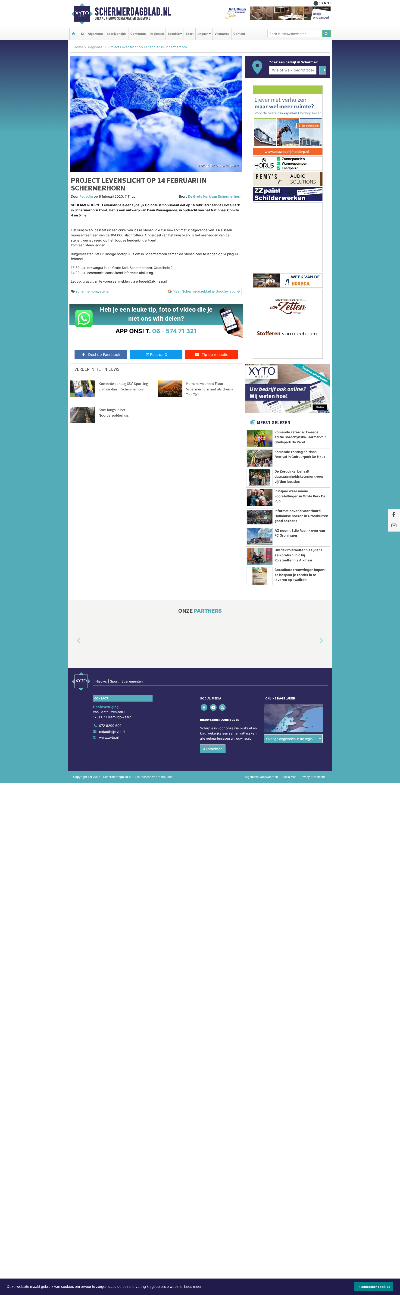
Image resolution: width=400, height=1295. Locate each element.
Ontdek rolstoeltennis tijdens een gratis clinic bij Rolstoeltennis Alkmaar (298, 555)
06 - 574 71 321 (174, 331)
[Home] (73, 34)
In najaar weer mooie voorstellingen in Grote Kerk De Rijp (300, 496)
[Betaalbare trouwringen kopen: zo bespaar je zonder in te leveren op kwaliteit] (260, 576)
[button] (73, 641)
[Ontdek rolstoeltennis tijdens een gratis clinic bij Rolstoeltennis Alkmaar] (260, 556)
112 (81, 33)
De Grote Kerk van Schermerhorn (214, 196)
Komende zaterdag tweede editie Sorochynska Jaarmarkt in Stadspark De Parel (301, 437)
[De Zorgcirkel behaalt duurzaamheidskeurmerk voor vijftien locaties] (260, 477)
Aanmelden (212, 749)
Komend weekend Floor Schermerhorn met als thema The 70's (209, 389)
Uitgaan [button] (202, 33)
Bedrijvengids (116, 33)
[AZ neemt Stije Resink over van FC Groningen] (260, 537)
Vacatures (222, 33)
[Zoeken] (326, 33)
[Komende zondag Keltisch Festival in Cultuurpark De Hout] (260, 458)
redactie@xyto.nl (112, 732)
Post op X (158, 354)
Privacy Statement (312, 777)
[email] (394, 526)
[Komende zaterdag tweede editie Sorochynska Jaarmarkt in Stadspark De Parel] (260, 438)
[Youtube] (213, 707)
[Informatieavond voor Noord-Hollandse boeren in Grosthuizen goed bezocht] (260, 517)
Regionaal (157, 33)
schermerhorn (87, 291)
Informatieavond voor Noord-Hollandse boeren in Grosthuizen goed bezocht (301, 516)
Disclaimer (288, 777)
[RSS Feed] (222, 707)
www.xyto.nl (109, 737)
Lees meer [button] (192, 1287)
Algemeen (95, 33)
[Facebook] (204, 707)
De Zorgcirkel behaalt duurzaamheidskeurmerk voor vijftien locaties (299, 476)
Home (78, 47)
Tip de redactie (215, 354)
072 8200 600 (110, 726)
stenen (105, 291)
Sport (190, 33)
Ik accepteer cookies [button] (374, 1287)
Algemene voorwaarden (261, 777)
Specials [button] (174, 33)
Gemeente (138, 33)
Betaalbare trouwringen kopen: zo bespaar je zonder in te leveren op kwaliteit (300, 575)
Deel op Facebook (104, 354)
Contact (239, 33)
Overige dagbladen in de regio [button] (289, 739)
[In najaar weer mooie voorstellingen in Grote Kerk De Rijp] (260, 497)
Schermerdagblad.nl (133, 11)
